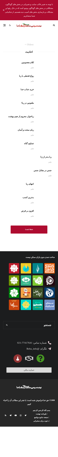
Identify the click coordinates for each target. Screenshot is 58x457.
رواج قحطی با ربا (26, 76)
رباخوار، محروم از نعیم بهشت (21, 116)
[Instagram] (20, 415)
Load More (29, 229)
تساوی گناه (29, 143)
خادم (32, 68)
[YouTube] (15, 415)
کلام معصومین (27, 62)
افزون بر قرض (27, 211)
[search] (6, 325)
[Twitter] (25, 415)
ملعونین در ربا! (27, 103)
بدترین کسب (28, 197)
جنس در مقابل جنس (43, 170)
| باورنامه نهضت (41, 414)
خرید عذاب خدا (27, 89)
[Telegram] (10, 415)
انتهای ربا (30, 184)
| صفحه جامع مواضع (41, 417)
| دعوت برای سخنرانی (41, 421)
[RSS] (5, 415)
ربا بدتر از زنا (46, 157)
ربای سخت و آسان (26, 130)
